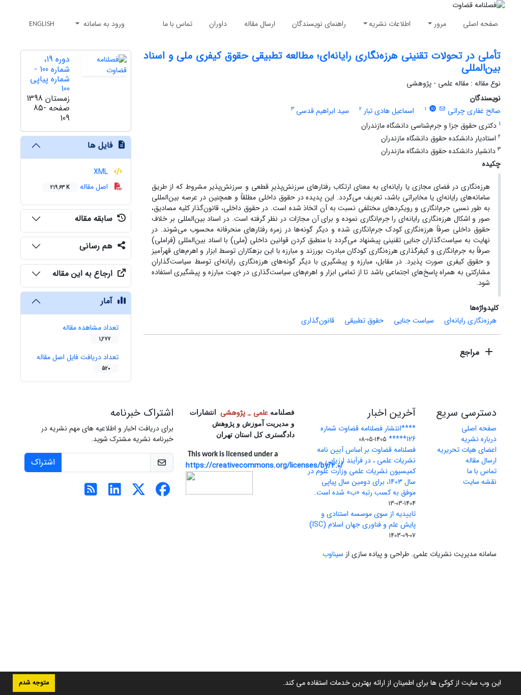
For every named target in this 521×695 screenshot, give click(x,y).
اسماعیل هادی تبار (389, 111)
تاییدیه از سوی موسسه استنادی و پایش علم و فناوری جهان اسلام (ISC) (362, 519)
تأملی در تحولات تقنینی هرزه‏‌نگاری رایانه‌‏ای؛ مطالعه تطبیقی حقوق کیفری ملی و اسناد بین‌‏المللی (322, 62)
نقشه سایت (480, 481)
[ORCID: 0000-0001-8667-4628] (432, 109)
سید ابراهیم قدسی (322, 111)
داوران (218, 24)
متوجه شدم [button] (34, 683)
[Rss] (91, 492)
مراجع (471, 352)
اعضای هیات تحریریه (467, 449)
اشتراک (43, 462)
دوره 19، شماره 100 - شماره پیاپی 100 (50, 74)
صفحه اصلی (480, 24)
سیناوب (333, 554)
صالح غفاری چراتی (474, 111)
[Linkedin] (115, 492)
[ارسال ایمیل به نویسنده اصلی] (442, 109)
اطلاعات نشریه (390, 24)
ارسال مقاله (259, 24)
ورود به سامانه (103, 24)
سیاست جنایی (414, 320)
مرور (440, 24)
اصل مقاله (80, 186)
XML (102, 172)
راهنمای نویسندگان (319, 24)
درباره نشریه (479, 439)
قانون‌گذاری (317, 320)
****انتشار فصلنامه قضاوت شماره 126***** (368, 434)
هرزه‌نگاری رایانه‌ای (470, 320)
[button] (279, 683)
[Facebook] (162, 492)
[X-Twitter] (139, 492)
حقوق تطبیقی (364, 320)
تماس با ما (177, 24)
